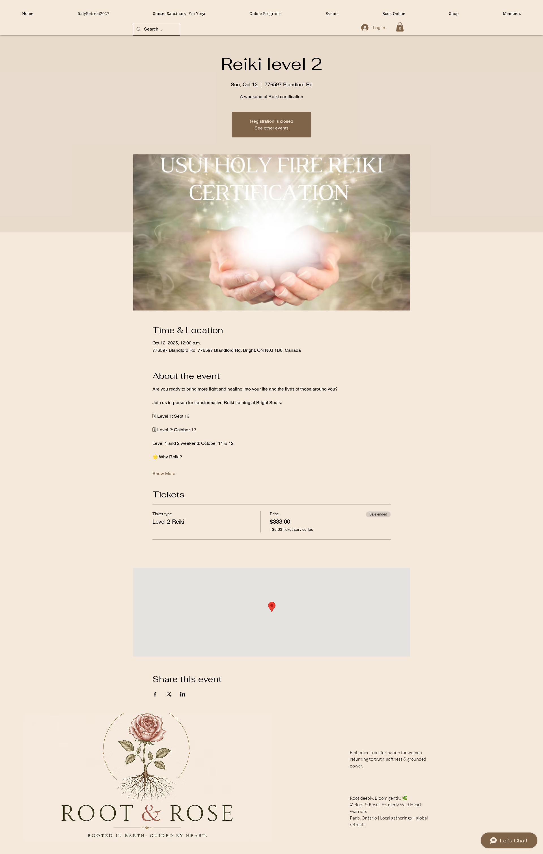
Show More (163, 473)
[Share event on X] (169, 694)
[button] (400, 26)
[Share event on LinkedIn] (183, 694)
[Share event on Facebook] (155, 694)
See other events (271, 128)
